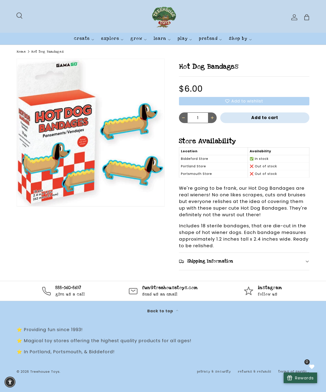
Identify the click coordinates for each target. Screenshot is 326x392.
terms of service (293, 371)
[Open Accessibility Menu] (10, 382)
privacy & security (214, 371)
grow (136, 38)
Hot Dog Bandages (47, 51)
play (183, 38)
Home (21, 51)
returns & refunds (254, 371)
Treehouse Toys (45, 371)
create (82, 38)
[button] (244, 101)
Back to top (160, 311)
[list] (91, 132)
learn (160, 38)
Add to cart (264, 117)
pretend (208, 38)
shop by (238, 38)
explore (110, 38)
